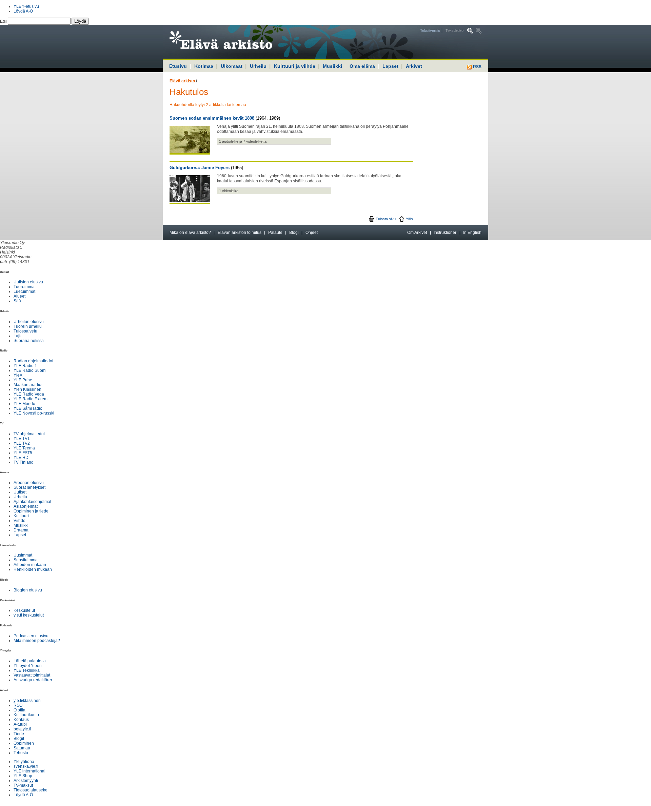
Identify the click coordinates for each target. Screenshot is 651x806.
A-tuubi (20, 724)
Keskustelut (24, 610)
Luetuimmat (24, 291)
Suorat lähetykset (29, 487)
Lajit (17, 336)
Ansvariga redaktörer (33, 680)
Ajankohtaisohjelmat (32, 501)
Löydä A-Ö (23, 11)
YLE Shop (23, 775)
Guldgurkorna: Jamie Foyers (200, 167)
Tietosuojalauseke (30, 790)
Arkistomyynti (26, 780)
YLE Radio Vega (29, 394)
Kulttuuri (21, 515)
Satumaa (22, 748)
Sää (17, 301)
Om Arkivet (417, 232)
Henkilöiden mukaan (33, 569)
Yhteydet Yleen (28, 665)
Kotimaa (203, 66)
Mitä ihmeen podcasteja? (37, 640)
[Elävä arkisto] (239, 42)
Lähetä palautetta (30, 661)
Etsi (4, 21)
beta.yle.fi (22, 729)
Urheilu (258, 66)
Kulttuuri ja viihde (294, 66)
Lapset (390, 66)
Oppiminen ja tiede (31, 511)
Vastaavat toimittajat (32, 675)
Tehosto (21, 752)
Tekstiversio (430, 30)
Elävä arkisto (182, 81)
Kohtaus (21, 719)
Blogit (19, 738)
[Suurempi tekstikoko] (470, 31)
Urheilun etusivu (29, 321)
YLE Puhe (23, 380)
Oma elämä (362, 66)
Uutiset (20, 492)
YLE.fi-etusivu (26, 6)
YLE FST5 (23, 452)
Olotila (19, 710)
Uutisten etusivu (28, 282)
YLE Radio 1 (25, 365)
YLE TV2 (22, 443)
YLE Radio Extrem (30, 399)
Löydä (80, 21)
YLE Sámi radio (28, 408)
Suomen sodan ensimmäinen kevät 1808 (212, 118)
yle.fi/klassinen (27, 700)
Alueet (19, 296)
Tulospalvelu (25, 331)
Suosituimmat (26, 560)
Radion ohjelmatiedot (33, 361)
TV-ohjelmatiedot (29, 433)
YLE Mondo (24, 403)
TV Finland (24, 462)
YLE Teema (24, 448)
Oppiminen (24, 743)
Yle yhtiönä (24, 761)
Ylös (409, 219)
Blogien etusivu (28, 590)
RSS (476, 66)
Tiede (19, 733)
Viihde (19, 520)
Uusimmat (23, 555)
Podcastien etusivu (31, 635)
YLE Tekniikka (27, 670)
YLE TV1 (22, 438)
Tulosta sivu (386, 219)
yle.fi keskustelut (29, 615)
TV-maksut (23, 785)
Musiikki (332, 66)
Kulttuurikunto (26, 714)
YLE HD (21, 457)
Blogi (294, 232)
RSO (18, 705)
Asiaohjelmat (26, 506)
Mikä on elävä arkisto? (190, 232)
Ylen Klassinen (27, 389)
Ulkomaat (231, 66)
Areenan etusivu (29, 482)
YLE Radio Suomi (30, 370)
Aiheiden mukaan (30, 564)
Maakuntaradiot (28, 384)
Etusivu (178, 66)
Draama (21, 530)
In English (472, 232)
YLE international (29, 771)
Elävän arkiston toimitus (239, 232)
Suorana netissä (29, 340)
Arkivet (414, 66)
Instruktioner (445, 232)
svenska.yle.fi (26, 766)
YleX (18, 375)
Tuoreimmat (25, 286)
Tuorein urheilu (28, 326)
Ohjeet (311, 232)
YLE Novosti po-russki (34, 413)
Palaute (275, 232)
